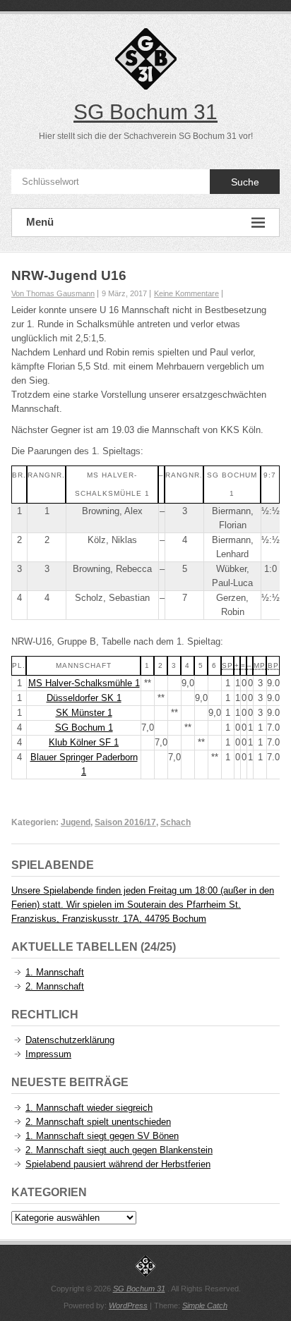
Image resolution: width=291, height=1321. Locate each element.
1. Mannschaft (54, 972)
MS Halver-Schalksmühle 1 (84, 683)
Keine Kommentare (186, 293)
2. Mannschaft (54, 986)
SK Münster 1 (84, 712)
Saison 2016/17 (125, 822)
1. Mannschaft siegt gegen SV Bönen (102, 1136)
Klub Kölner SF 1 (84, 742)
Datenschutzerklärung (69, 1040)
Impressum (48, 1054)
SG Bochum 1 (84, 727)
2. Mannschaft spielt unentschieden (98, 1121)
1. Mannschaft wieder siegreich (89, 1107)
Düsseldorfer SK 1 (84, 698)
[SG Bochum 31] (145, 1266)
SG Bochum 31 (145, 111)
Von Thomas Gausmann (53, 293)
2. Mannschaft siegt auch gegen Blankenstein (119, 1150)
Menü (40, 222)
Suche (245, 182)
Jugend (75, 822)
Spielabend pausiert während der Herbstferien (117, 1164)
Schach (175, 822)
